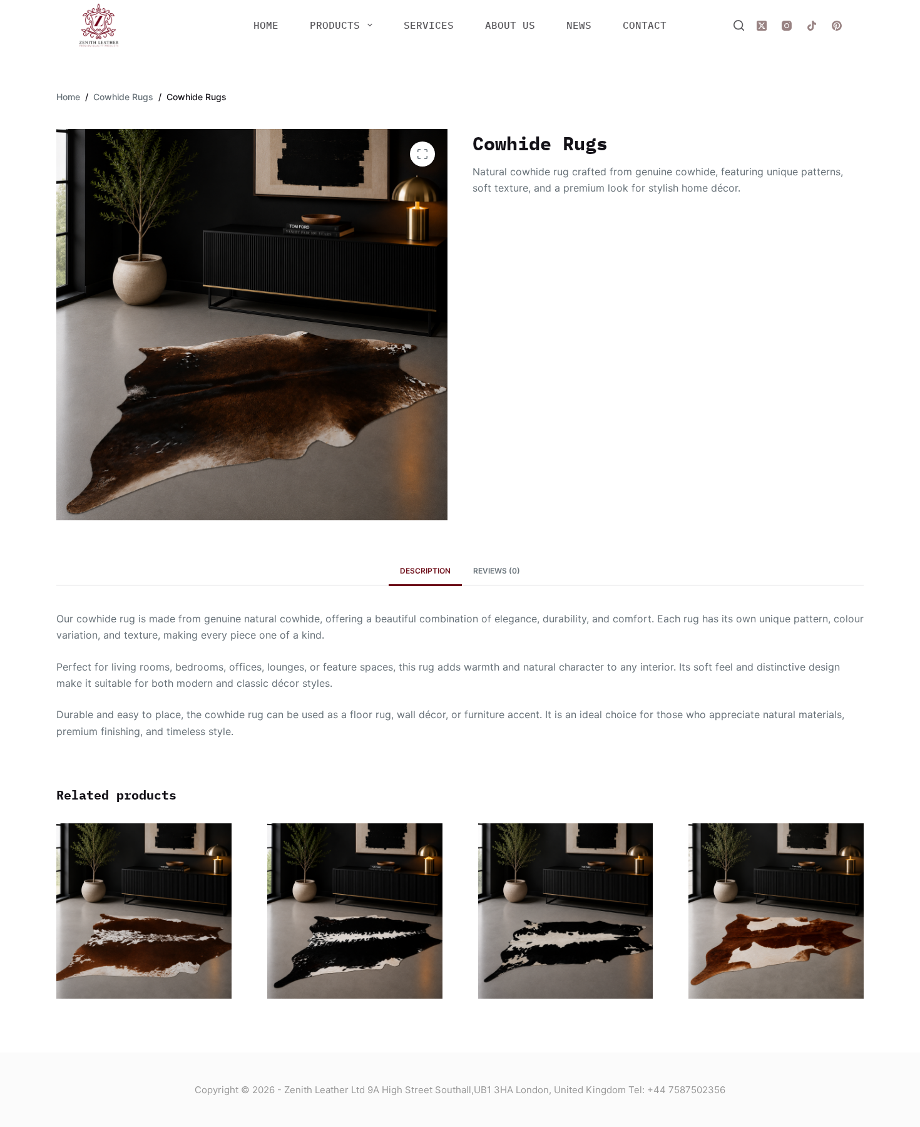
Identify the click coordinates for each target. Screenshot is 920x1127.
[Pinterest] (837, 26)
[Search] (738, 25)
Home (266, 25)
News (578, 25)
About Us (510, 25)
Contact (645, 25)
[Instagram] (787, 26)
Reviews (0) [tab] (496, 570)
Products (335, 25)
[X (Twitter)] (762, 26)
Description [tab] (425, 570)
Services (429, 25)
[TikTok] (812, 26)
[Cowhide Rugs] (144, 911)
